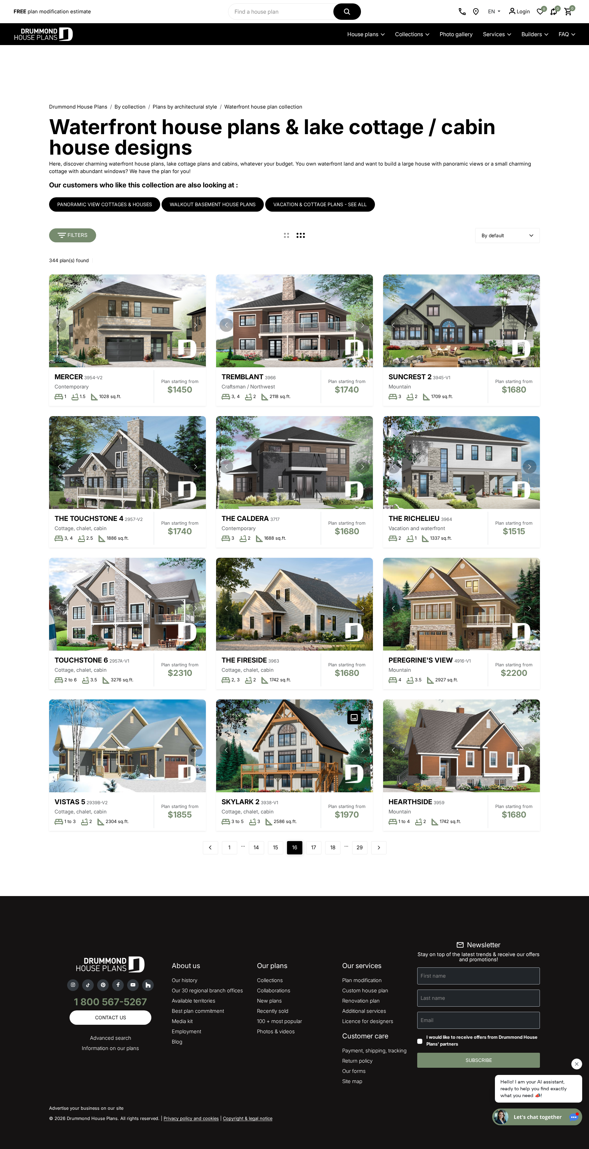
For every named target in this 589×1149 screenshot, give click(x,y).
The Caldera (245, 518)
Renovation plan (361, 1000)
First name (433, 976)
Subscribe (479, 1060)
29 (360, 847)
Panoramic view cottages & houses (104, 204)
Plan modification (362, 980)
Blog (177, 1041)
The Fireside (244, 660)
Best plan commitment (198, 1011)
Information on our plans (110, 1048)
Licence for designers (367, 1021)
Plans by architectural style (185, 106)
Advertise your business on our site (86, 1108)
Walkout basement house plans (213, 204)
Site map (352, 1081)
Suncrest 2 (410, 377)
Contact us (110, 1017)
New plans (269, 1000)
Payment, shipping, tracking (374, 1050)
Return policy (357, 1061)
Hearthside (410, 802)
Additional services (364, 1011)
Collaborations (273, 990)
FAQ (564, 34)
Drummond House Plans (78, 106)
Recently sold (272, 1011)
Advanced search (110, 1038)
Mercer (69, 377)
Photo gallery (456, 34)
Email (427, 1020)
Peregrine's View (421, 660)
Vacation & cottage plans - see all (320, 204)
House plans (362, 34)
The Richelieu (414, 518)
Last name (433, 998)
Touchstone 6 (81, 660)
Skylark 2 (240, 802)
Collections (409, 34)
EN (492, 11)
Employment (186, 1031)
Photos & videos (276, 1031)
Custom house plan (365, 990)
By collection (130, 106)
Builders (532, 34)
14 (256, 847)
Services (494, 34)
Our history (184, 980)
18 (332, 847)
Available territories (193, 1000)
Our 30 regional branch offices (207, 990)
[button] (195, 325)
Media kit (182, 1021)
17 (313, 847)
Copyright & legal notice (247, 1118)
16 (294, 847)
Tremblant (242, 377)
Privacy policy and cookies (191, 1118)
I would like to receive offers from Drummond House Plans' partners (482, 1040)
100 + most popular (279, 1021)
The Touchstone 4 (89, 518)
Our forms (354, 1071)
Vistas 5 (70, 802)
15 (275, 847)
